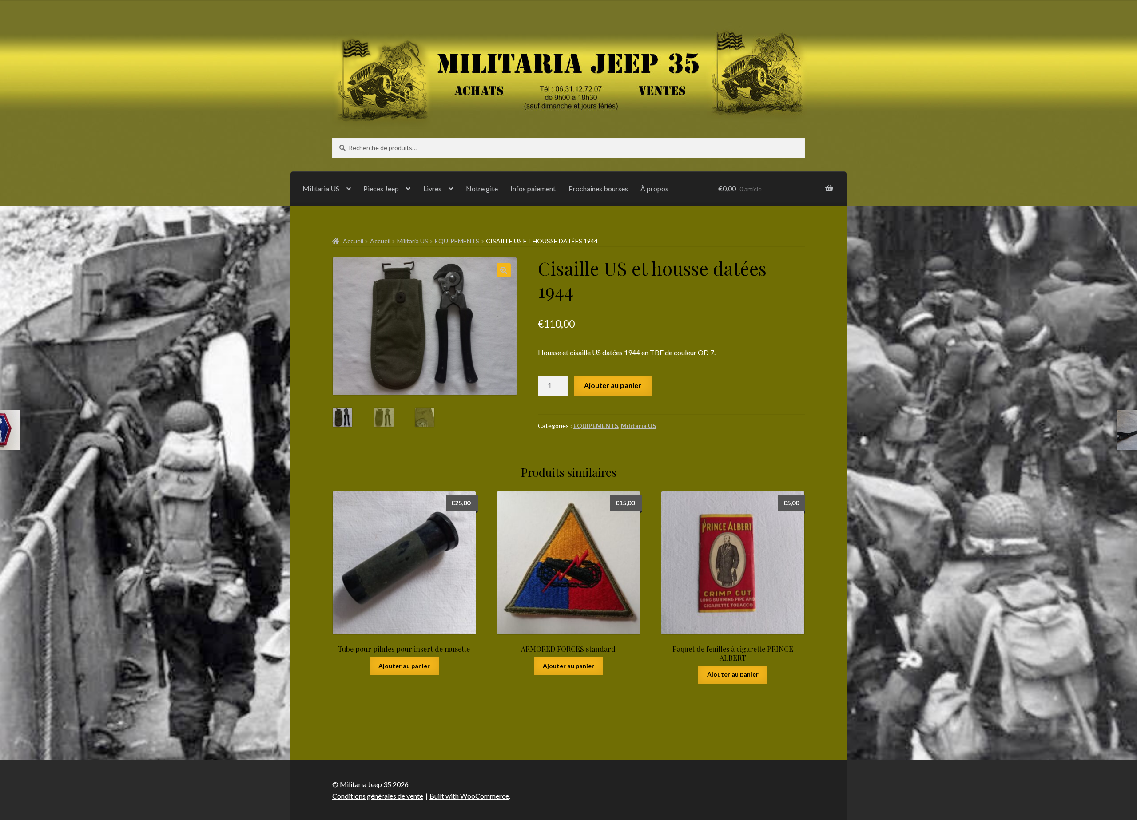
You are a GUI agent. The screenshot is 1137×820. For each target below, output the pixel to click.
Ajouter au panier (612, 385)
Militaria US (320, 188)
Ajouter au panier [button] (404, 665)
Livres (432, 188)
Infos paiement (533, 188)
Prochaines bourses (598, 188)
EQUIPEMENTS (457, 241)
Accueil (353, 241)
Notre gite (482, 188)
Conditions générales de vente (377, 796)
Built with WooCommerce (469, 796)
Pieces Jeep (381, 188)
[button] (504, 270)
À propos (654, 188)
